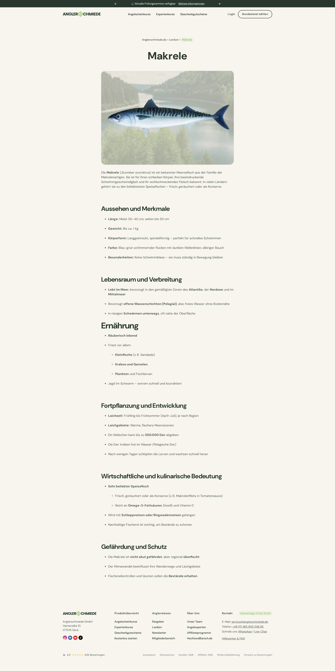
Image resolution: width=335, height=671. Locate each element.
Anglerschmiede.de (154, 39)
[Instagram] (65, 638)
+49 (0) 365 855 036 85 (248, 626)
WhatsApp (245, 631)
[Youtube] (75, 638)
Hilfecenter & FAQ (233, 638)
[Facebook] (70, 638)
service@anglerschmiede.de (250, 622)
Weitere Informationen (191, 3)
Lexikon (173, 39)
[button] (115, 4)
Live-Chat (260, 631)
